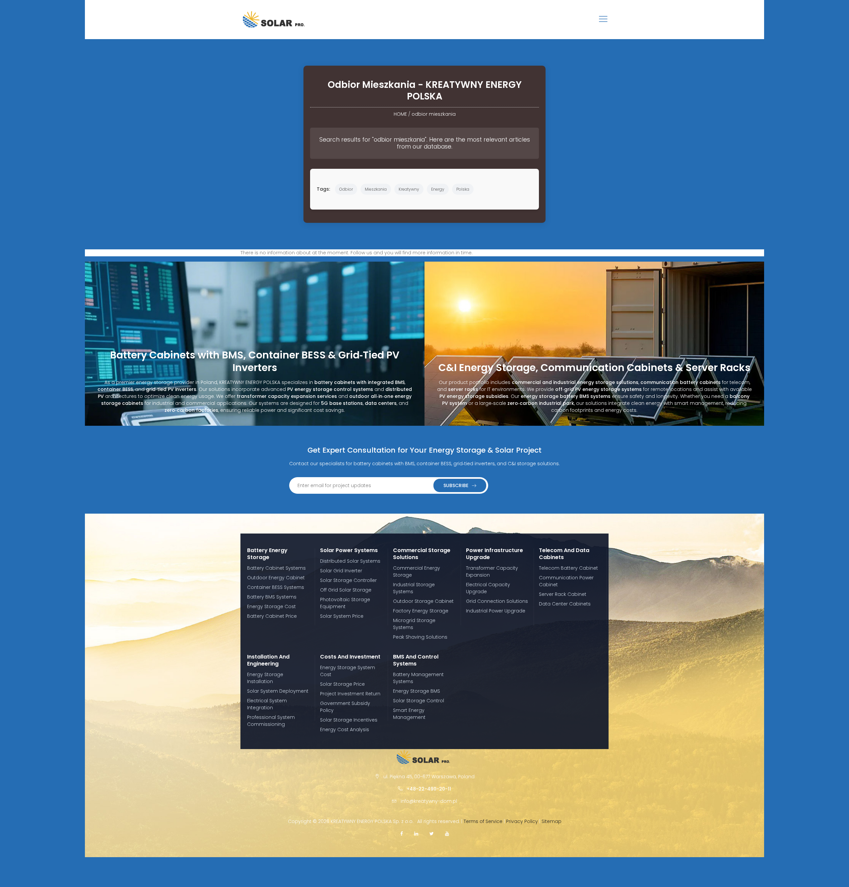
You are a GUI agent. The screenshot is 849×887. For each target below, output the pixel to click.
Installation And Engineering (268, 660)
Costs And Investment (350, 656)
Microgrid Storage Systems (414, 624)
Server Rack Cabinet (562, 594)
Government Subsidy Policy (345, 707)
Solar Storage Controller (348, 580)
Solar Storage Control (418, 700)
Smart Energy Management (409, 714)
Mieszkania (376, 189)
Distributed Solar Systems (350, 561)
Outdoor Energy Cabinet (276, 577)
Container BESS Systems (275, 587)
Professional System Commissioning (271, 721)
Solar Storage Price (342, 684)
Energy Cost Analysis (344, 729)
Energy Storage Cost (271, 606)
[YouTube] (447, 833)
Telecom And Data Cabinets (564, 554)
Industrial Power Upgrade (495, 610)
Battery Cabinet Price (272, 616)
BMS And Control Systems (415, 660)
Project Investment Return (350, 693)
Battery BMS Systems (271, 597)
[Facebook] (401, 833)
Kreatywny (409, 189)
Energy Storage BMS (416, 691)
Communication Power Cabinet (566, 581)
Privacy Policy (522, 821)
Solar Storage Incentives (348, 720)
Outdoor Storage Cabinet (423, 601)
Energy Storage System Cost (347, 671)
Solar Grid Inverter (341, 570)
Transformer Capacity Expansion (492, 571)
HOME (400, 114)
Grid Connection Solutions (497, 601)
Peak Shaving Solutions (420, 637)
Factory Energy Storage (420, 610)
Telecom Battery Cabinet (568, 568)
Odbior (346, 189)
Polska (462, 189)
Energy (437, 189)
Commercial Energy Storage (416, 571)
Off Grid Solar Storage (345, 590)
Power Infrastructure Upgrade (494, 554)
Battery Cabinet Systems (276, 568)
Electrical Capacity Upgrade (488, 588)
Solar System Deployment (277, 691)
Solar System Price (341, 616)
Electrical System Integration (267, 704)
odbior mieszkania (434, 114)
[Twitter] (431, 833)
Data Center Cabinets (565, 604)
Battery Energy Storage (267, 554)
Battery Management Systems (418, 678)
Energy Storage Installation (265, 678)
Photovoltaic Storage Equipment (345, 603)
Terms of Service (483, 821)
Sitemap (551, 821)
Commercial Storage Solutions (421, 554)
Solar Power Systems (349, 550)
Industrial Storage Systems (414, 588)
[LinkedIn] (416, 833)
